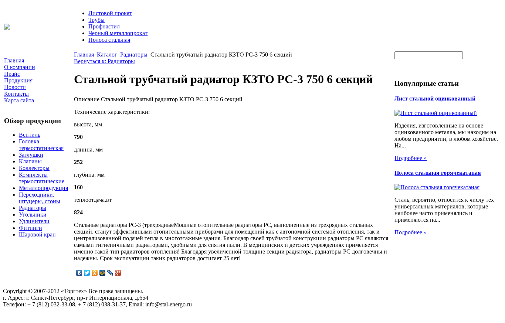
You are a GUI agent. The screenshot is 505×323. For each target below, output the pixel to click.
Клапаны (30, 161)
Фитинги (30, 228)
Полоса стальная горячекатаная (437, 173)
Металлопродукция (43, 188)
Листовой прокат (110, 13)
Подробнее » (410, 158)
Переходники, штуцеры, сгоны (39, 197)
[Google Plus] (118, 273)
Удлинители (34, 221)
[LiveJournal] (110, 273)
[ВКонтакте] (79, 273)
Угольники (33, 214)
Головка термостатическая (41, 144)
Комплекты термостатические (41, 177)
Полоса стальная (109, 40)
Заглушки (31, 155)
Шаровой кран (37, 234)
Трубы (96, 20)
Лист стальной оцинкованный (434, 98)
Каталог (107, 54)
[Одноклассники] (95, 273)
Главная (84, 54)
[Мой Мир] (102, 273)
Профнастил (104, 26)
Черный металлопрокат (118, 33)
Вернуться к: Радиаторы (104, 61)
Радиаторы (32, 208)
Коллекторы (34, 168)
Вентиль (29, 135)
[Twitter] (87, 273)
